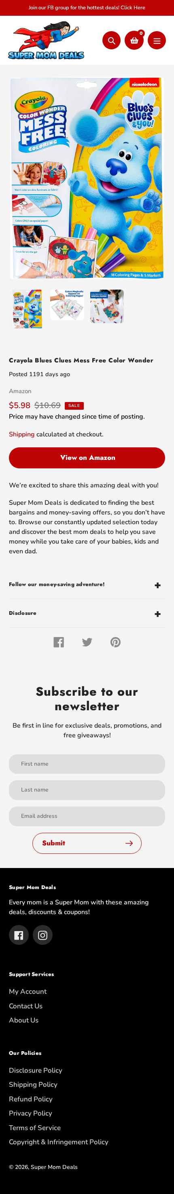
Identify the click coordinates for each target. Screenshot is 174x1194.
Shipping (22, 434)
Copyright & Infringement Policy (58, 1142)
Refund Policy (31, 1099)
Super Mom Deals (54, 1167)
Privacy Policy (30, 1113)
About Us (23, 1020)
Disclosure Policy (35, 1070)
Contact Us (25, 1006)
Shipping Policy (33, 1084)
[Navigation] (157, 40)
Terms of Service (35, 1128)
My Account (28, 991)
